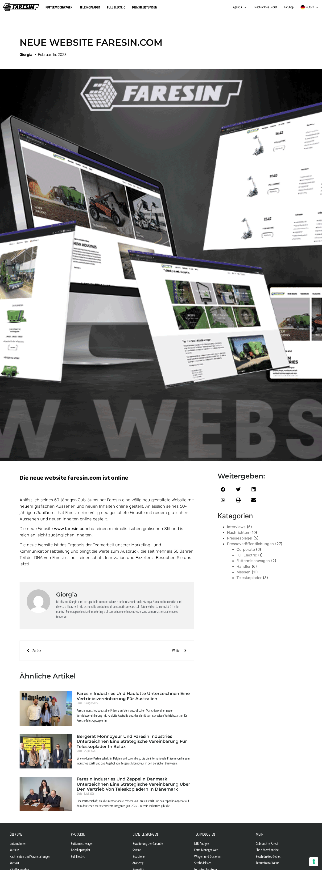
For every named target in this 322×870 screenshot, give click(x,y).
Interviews (236, 526)
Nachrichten (238, 532)
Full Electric (116, 7)
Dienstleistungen (144, 7)
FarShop (288, 7)
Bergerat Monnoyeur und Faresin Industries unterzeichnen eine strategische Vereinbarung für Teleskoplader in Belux (132, 741)
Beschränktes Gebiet (265, 7)
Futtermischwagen (59, 7)
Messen (243, 572)
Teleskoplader (90, 7)
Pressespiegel (239, 538)
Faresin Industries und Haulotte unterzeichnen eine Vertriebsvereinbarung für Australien (133, 696)
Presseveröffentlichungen (250, 543)
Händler (243, 566)
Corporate (245, 549)
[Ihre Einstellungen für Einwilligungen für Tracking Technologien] (313, 861)
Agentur (237, 7)
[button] (223, 489)
